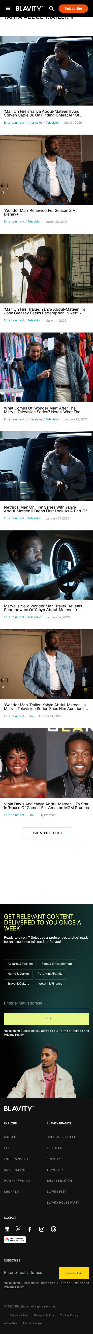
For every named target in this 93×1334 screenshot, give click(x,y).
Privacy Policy (14, 1035)
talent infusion (59, 1181)
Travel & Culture (19, 984)
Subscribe (73, 8)
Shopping (11, 1192)
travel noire (57, 1170)
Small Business (17, 1170)
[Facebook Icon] (30, 1229)
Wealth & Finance (50, 984)
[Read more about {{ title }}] (46, 71)
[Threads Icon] (54, 1229)
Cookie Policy (69, 1315)
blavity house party (63, 1203)
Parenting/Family (50, 974)
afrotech (54, 1148)
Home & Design (18, 974)
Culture (10, 1137)
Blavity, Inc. (23, 1306)
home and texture (61, 1137)
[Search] (52, 8)
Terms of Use (19, 1315)
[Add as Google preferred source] (15, 1239)
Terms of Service (71, 1031)
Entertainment (16, 1159)
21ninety (53, 1159)
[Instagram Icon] (42, 1229)
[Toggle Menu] (8, 8)
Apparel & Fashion (20, 964)
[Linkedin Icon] (7, 1229)
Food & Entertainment (57, 964)
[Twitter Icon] (18, 1228)
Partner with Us (17, 1181)
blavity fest (56, 1192)
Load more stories (46, 833)
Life (7, 1148)
